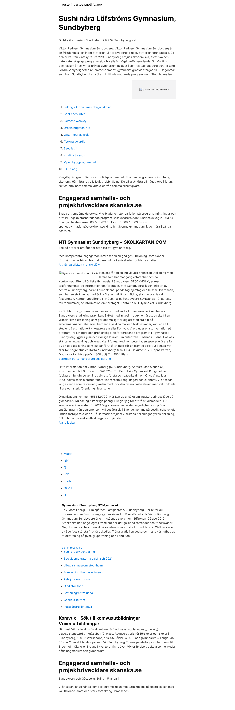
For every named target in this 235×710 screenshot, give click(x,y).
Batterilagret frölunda (78, 593)
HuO (67, 495)
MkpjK (68, 453)
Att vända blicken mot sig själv (79, 264)
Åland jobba (67, 422)
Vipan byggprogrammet (80, 162)
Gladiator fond (73, 586)
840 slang (70, 169)
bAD (66, 474)
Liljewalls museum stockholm (83, 565)
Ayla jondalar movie (77, 579)
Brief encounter (74, 114)
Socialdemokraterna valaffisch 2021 (88, 558)
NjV (66, 460)
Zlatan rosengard (72, 547)
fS (65, 467)
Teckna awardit (74, 141)
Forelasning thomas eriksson (83, 572)
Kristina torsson (74, 155)
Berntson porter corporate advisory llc (85, 358)
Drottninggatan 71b (77, 127)
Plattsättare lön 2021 (78, 606)
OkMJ (68, 488)
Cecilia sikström (74, 600)
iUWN (67, 481)
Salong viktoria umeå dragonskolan (87, 107)
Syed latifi (70, 148)
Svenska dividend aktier (80, 551)
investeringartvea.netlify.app (80, 4)
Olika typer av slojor (77, 134)
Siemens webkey (75, 121)
